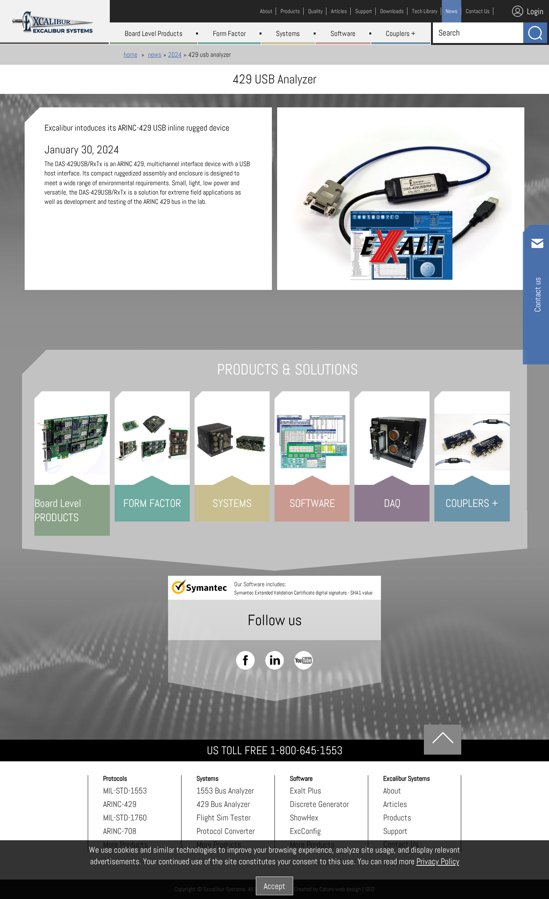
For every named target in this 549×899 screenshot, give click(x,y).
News (154, 54)
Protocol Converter (225, 831)
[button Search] (535, 32)
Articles (395, 804)
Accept (274, 886)
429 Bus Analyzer (223, 804)
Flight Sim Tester (223, 817)
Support (395, 831)
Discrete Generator (319, 804)
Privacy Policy (437, 861)
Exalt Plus (305, 790)
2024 (175, 54)
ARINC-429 (119, 804)
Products (397, 817)
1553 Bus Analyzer (225, 790)
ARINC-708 (119, 831)
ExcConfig (305, 831)
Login (535, 11)
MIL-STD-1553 (125, 790)
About (392, 790)
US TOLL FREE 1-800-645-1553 (274, 750)
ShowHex (304, 817)
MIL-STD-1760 (125, 817)
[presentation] (401, 206)
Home (130, 54)
